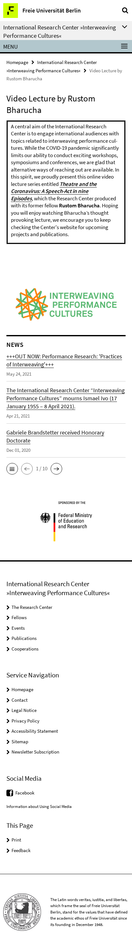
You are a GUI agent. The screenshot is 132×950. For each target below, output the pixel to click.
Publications (24, 638)
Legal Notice (24, 710)
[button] (12, 468)
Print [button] (16, 840)
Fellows (19, 617)
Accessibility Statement (35, 731)
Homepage (17, 62)
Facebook (24, 793)
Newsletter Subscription (35, 752)
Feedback (21, 850)
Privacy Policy (25, 721)
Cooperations (25, 649)
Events (18, 628)
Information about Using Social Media (39, 806)
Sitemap (20, 741)
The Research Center (32, 607)
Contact (20, 700)
